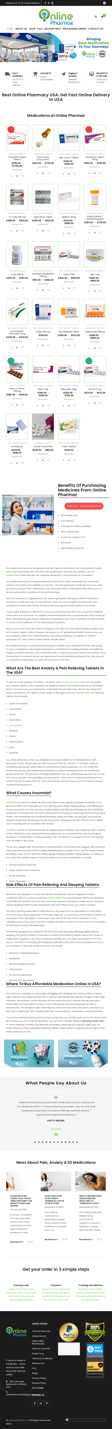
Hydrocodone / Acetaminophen (94, 217)
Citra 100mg (17, 274)
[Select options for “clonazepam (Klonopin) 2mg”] (11, 347)
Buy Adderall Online (69, 331)
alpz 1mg (95, 274)
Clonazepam (16, 725)
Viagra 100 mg (43, 331)
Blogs (35, 1373)
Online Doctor (39, 1336)
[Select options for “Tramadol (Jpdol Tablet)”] (11, 176)
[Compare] (17, 176)
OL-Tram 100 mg (17, 216)
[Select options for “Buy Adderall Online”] (63, 345)
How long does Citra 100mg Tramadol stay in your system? (54, 1200)
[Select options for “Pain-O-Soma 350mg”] (11, 405)
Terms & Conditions (42, 1358)
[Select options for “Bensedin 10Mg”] (63, 405)
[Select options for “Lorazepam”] (11, 463)
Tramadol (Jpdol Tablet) (17, 158)
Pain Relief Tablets (17, 154)
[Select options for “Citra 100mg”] (11, 288)
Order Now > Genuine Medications (84, 506)
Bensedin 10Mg (68, 389)
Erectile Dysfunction (43, 328)
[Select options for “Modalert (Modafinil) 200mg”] (37, 290)
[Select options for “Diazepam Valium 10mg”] (89, 173)
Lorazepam (17, 446)
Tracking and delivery (90, 1285)
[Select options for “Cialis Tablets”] (63, 460)
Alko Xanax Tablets (69, 157)
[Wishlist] (22, 176)
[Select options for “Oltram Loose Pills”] (37, 460)
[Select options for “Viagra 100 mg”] (37, 345)
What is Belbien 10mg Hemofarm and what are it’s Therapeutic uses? (90, 1200)
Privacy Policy (39, 1378)
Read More (15, 1242)
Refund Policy (39, 1383)
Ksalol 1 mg (38, 1353)
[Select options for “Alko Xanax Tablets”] (63, 174)
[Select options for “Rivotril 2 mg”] (89, 403)
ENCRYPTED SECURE (102, 75)
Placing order (21, 1285)
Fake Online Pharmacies (38, 1342)
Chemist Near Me (41, 1331)
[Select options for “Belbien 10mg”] (63, 233)
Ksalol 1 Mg (69, 274)
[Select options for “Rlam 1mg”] (37, 405)
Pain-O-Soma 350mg (17, 389)
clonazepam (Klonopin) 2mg (17, 332)
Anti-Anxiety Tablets (69, 154)
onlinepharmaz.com (18, 1420)
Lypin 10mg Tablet (43, 216)
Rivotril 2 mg (95, 389)
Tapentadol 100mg (95, 331)
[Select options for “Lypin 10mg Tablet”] (37, 230)
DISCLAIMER (38, 1387)
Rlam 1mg (43, 389)
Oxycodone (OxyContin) (43, 158)
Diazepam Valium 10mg (95, 158)
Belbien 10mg (69, 216)
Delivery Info (38, 1363)
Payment (56, 1285)
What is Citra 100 (41, 1348)
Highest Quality (72, 75)
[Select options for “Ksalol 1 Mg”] (63, 288)
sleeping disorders (70, 682)
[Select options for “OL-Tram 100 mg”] (11, 230)
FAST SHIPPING (17, 75)
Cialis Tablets (69, 446)
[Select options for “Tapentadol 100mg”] (89, 348)
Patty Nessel (56, 1120)
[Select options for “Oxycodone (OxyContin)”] (37, 173)
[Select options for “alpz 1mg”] (89, 291)
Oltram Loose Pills (43, 446)
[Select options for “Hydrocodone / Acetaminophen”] (89, 232)
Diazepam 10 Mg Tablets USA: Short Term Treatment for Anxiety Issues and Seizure (21, 1201)
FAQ (34, 1368)
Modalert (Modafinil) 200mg (43, 275)
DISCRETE (45, 73)
